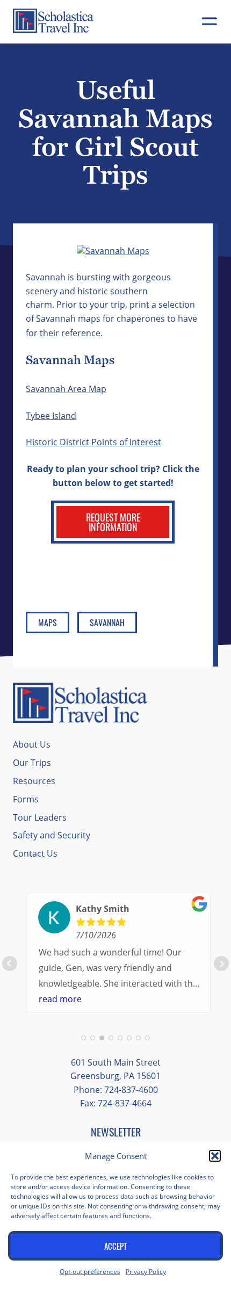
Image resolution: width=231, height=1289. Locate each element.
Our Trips (32, 762)
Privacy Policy (146, 1271)
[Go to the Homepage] (53, 30)
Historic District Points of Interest (93, 441)
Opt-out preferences (90, 1271)
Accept (115, 1246)
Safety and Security (51, 835)
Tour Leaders (40, 817)
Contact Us (35, 853)
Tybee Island (51, 415)
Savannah (107, 622)
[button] (215, 1155)
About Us (31, 744)
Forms (26, 799)
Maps (47, 622)
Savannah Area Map (66, 388)
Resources (34, 780)
